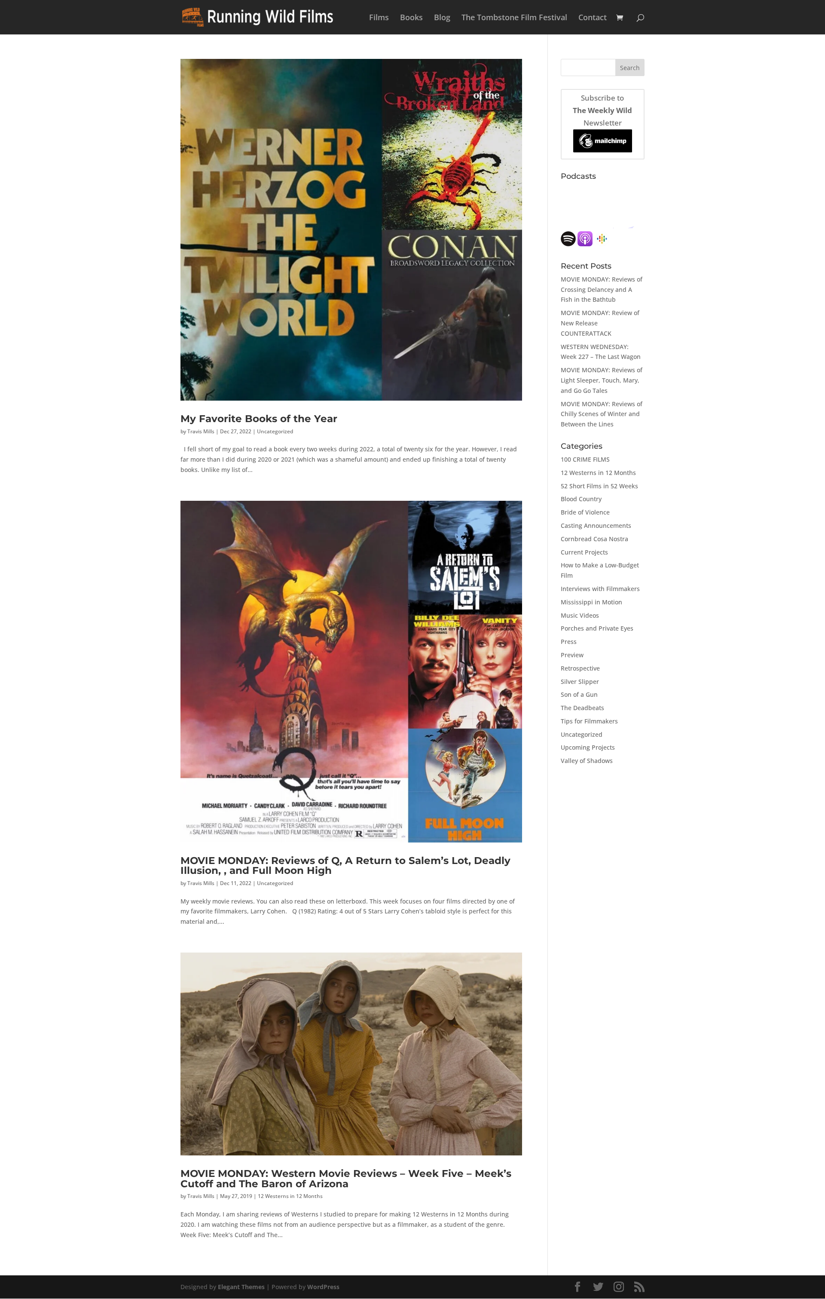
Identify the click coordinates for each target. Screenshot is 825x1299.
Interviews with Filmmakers (600, 589)
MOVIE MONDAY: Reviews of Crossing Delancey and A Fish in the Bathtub (601, 289)
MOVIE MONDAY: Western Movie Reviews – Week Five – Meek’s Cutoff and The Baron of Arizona (345, 1178)
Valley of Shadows (587, 761)
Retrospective (580, 668)
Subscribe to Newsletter (602, 110)
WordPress (323, 1287)
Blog (442, 18)
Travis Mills (200, 431)
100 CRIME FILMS (585, 459)
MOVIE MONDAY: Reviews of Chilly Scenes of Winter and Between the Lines (601, 414)
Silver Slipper (580, 681)
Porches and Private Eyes (597, 628)
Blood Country (581, 499)
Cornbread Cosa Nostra (594, 539)
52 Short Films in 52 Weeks (599, 486)
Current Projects (584, 552)
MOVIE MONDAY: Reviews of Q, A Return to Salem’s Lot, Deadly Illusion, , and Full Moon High (345, 865)
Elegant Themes (241, 1287)
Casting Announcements (596, 525)
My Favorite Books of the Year (258, 418)
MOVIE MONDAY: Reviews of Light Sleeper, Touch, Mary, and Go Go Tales (601, 380)
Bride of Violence (585, 512)
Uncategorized (275, 431)
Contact (592, 18)
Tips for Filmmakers (589, 721)
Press (569, 641)
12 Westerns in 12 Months (290, 1196)
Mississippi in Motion (591, 602)
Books (411, 18)
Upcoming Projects (588, 747)
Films (379, 18)
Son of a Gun (579, 694)
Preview (572, 655)
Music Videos (580, 615)
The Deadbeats (582, 708)
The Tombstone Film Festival (514, 18)
